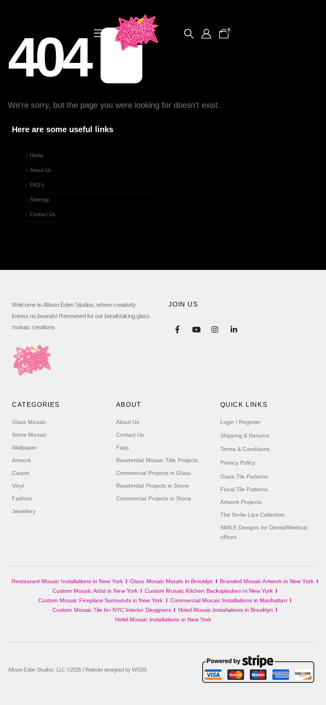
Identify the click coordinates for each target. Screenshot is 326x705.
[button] (189, 34)
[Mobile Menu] (101, 33)
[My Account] (206, 34)
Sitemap (39, 200)
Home (36, 155)
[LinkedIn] (234, 329)
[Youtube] (196, 329)
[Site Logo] (137, 33)
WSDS (139, 670)
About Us (40, 170)
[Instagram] (214, 329)
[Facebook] (177, 329)
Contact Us (43, 214)
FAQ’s (37, 185)
